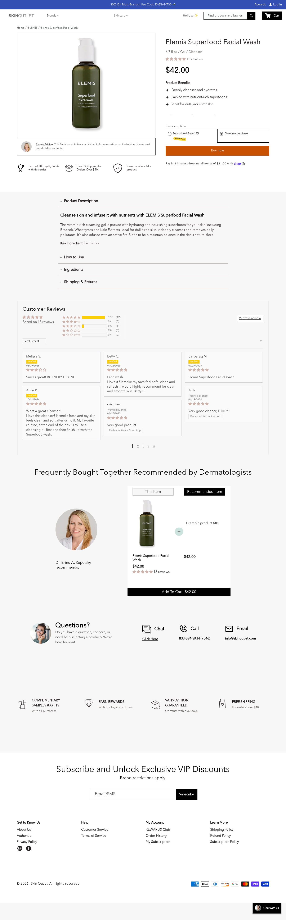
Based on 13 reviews (38, 322)
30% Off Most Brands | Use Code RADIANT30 (141, 4)
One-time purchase (236, 133)
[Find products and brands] (251, 15)
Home (20, 28)
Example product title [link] (202, 523)
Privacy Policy (27, 842)
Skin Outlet (39, 883)
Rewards (260, 4)
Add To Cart (179, 592)
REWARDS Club (158, 830)
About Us (24, 830)
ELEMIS (32, 28)
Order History (156, 836)
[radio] (169, 134)
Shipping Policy (221, 830)
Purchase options (176, 126)
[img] (61, 370)
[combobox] (229, 16)
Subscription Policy (224, 842)
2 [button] (138, 446)
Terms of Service (93, 836)
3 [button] (143, 446)
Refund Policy (220, 836)
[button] (53, 16)
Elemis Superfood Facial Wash (59, 28)
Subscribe (186, 794)
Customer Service (94, 830)
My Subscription (158, 842)
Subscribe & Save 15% (186, 136)
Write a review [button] (250, 318)
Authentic (24, 836)
